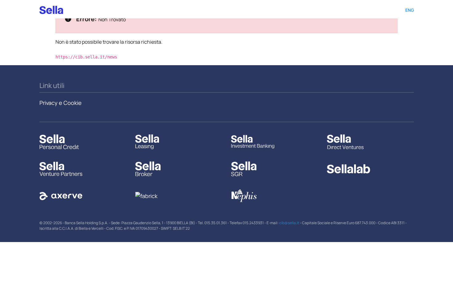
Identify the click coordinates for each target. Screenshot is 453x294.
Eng (409, 10)
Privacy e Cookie (60, 102)
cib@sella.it (289, 222)
